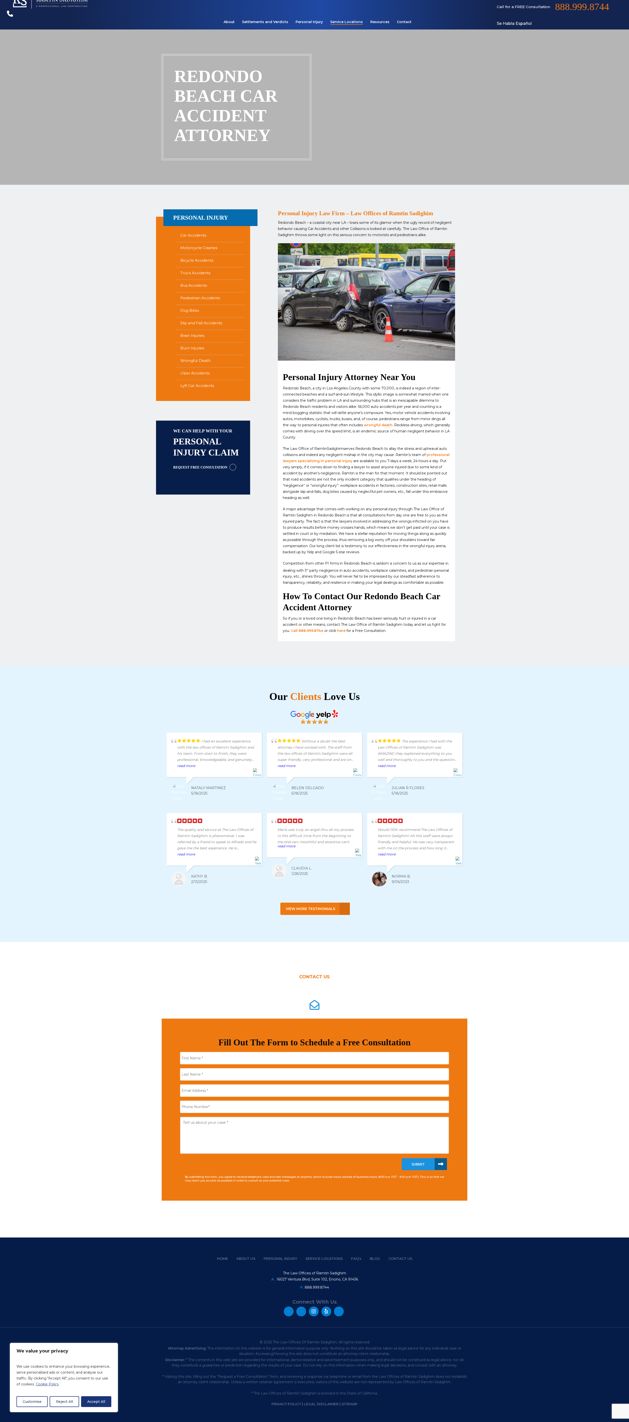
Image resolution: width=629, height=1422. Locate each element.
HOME (222, 1258)
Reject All (64, 1401)
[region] (64, 1377)
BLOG (375, 1258)
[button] (314, 909)
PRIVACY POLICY (286, 1404)
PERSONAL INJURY (280, 1258)
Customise (32, 1401)
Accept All (96, 1401)
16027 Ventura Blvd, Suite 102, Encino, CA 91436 (317, 1279)
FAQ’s (356, 1258)
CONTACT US (400, 1258)
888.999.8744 (317, 1287)
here (341, 630)
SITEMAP (349, 1404)
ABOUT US (245, 1258)
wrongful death (378, 425)
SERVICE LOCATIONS (324, 1258)
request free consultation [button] (200, 467)
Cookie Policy (47, 1384)
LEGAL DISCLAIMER (321, 1404)
